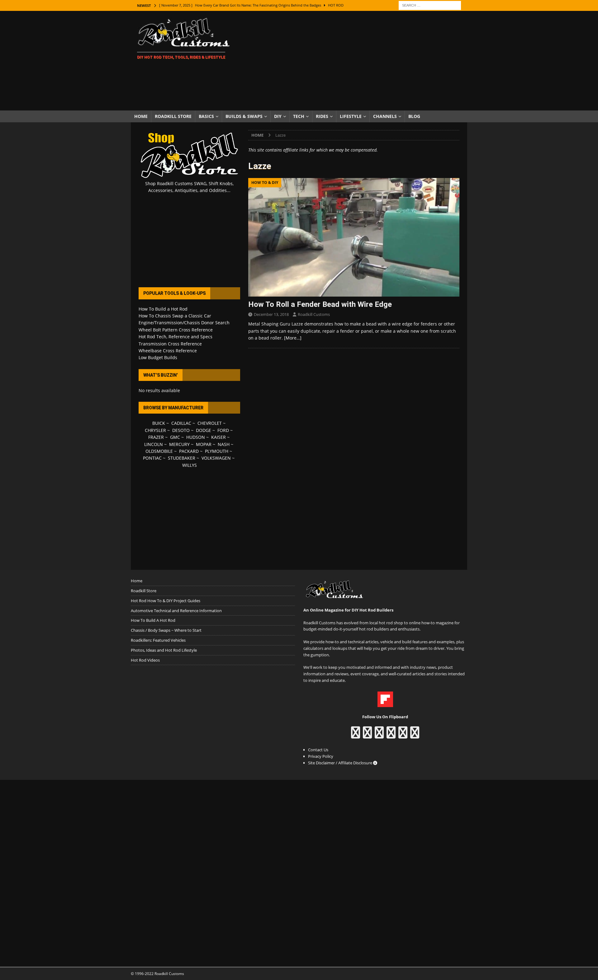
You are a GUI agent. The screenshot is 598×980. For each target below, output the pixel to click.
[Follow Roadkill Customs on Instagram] (367, 735)
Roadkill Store (173, 116)
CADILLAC (181, 423)
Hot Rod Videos (145, 660)
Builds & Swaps (244, 116)
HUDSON (195, 437)
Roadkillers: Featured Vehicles (158, 640)
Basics (206, 116)
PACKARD (189, 451)
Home (141, 116)
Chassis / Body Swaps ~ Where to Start (166, 630)
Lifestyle (351, 116)
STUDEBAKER (181, 458)
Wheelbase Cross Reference (168, 351)
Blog (414, 116)
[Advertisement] (353, 60)
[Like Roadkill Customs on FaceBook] (355, 735)
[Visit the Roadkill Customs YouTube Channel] (414, 735)
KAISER (218, 437)
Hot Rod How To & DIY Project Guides (165, 600)
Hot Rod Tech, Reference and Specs (175, 337)
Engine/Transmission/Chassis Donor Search (184, 323)
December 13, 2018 (271, 314)
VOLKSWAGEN (216, 458)
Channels (385, 116)
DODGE (203, 430)
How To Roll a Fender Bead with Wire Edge (320, 304)
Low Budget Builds (158, 357)
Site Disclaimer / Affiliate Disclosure (340, 763)
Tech (298, 116)
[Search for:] (430, 5)
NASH (224, 444)
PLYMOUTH (216, 451)
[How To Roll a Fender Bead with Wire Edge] (353, 237)
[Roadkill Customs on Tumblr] (391, 735)
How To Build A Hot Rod (153, 620)
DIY (278, 116)
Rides (322, 116)
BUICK (158, 423)
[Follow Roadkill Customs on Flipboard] (385, 703)
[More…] (292, 338)
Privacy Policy (320, 756)
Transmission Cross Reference (170, 344)
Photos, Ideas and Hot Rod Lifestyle (164, 650)
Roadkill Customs (314, 314)
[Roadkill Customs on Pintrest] (379, 735)
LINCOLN (153, 444)
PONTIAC (152, 458)
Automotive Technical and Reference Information (176, 610)
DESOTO (181, 430)
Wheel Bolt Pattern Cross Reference (176, 330)
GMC (175, 437)
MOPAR (203, 444)
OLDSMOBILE (159, 451)
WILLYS (189, 465)
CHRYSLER (155, 430)
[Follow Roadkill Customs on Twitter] (402, 735)
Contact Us (318, 750)
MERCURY (179, 444)
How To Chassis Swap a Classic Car (175, 316)
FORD (223, 430)
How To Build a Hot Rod (163, 309)
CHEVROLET (209, 423)
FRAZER (156, 437)
